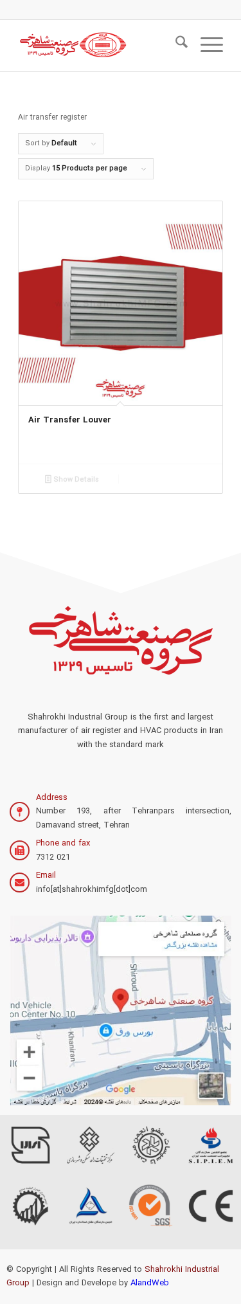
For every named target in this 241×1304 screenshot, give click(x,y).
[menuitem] (175, 45)
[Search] (175, 45)
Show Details (75, 480)
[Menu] (205, 45)
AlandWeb (149, 1283)
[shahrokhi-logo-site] (100, 45)
